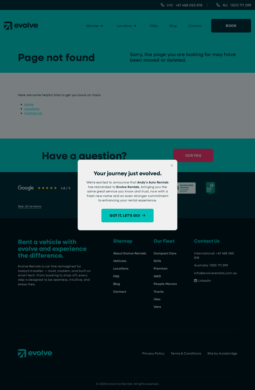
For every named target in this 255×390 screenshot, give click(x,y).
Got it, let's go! (125, 215)
